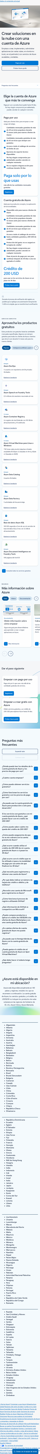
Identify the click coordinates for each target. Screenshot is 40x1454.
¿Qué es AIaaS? (12, 1438)
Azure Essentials (5, 1409)
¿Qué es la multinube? (30, 1433)
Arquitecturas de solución (8, 1419)
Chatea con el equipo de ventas (26, 1451)
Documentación (17, 1426)
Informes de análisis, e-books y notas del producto (16, 1431)
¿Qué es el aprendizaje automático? (11, 1436)
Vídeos (36, 1431)
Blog (24, 1426)
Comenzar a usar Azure (18, 1404)
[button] (20, 85)
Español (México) (5, 1443)
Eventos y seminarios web (27, 1428)
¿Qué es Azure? (5, 1404)
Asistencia (20, 1419)
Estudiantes (14, 1428)
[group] (17, 625)
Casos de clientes (16, 1409)
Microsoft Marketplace (31, 1424)
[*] (3, 296)
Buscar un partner (6, 1426)
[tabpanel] (20, 459)
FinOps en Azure (11, 1414)
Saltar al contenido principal (10, 1)
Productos (26, 1409)
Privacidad (10, 1450)
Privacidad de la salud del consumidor (12, 1448)
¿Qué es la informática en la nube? (11, 1433)
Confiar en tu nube (30, 1407)
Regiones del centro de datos (14, 1407)
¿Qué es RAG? (13, 1441)
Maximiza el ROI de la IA (25, 1414)
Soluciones (3, 1416)
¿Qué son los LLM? (24, 1438)
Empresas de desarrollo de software (12, 1424)
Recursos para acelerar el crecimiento (20, 1416)
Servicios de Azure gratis (12, 1411)
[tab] (6, 348)
